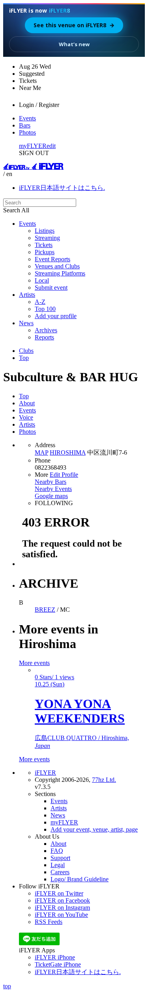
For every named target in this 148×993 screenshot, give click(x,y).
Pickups (44, 252)
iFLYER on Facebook (62, 900)
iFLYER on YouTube (61, 914)
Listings (44, 230)
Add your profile (56, 316)
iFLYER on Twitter (59, 893)
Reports (44, 337)
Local (42, 280)
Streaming (47, 237)
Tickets (43, 245)
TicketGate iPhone (58, 964)
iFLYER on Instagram (62, 907)
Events (27, 118)
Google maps (51, 496)
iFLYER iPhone (55, 957)
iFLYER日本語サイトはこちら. (62, 187)
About (27, 403)
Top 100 (45, 308)
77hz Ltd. (104, 779)
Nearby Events (53, 488)
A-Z (40, 301)
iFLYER (45, 772)
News (26, 323)
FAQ (57, 850)
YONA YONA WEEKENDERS (80, 711)
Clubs (26, 350)
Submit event (51, 287)
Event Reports (52, 259)
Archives (46, 330)
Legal (58, 865)
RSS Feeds (48, 921)
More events (34, 663)
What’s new (74, 44)
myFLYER (33, 145)
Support (60, 857)
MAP (41, 452)
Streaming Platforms (60, 273)
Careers (60, 872)
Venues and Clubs (57, 266)
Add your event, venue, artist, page (94, 829)
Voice (26, 417)
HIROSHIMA (68, 452)
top (7, 986)
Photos (27, 132)
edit (51, 145)
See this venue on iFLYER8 (74, 25)
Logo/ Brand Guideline (80, 879)
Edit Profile (64, 474)
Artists (27, 294)
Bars (24, 125)
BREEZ (45, 609)
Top (24, 357)
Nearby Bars (50, 481)
